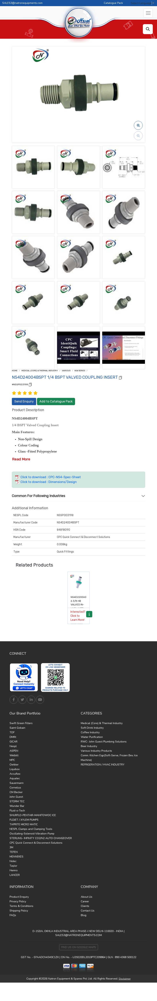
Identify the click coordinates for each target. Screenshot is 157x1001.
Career (85, 901)
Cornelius (15, 787)
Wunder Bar (17, 806)
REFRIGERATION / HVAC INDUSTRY (102, 764)
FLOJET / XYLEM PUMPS (24, 820)
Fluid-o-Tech (17, 810)
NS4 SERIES (79, 371)
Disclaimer (125, 978)
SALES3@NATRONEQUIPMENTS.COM (78, 935)
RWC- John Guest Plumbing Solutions (104, 741)
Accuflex (15, 774)
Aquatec (15, 778)
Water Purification (92, 737)
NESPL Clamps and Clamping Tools (31, 829)
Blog (83, 915)
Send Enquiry (24, 401)
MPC (12, 760)
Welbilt (14, 755)
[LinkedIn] (31, 700)
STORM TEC (17, 801)
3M (11, 847)
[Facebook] (14, 700)
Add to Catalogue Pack (56, 401)
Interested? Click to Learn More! (77, 616)
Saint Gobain (17, 728)
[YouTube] (40, 700)
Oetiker (14, 764)
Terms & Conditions (21, 906)
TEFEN (14, 852)
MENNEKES (16, 856)
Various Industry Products (96, 751)
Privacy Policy (18, 901)
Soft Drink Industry (92, 728)
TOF (12, 732)
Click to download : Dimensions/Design (48, 482)
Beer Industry (89, 746)
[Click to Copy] (120, 377)
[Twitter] (22, 700)
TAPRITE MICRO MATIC (24, 824)
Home (14, 371)
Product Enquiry (19, 897)
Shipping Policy (19, 910)
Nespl (13, 746)
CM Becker (16, 792)
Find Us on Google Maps (78, 947)
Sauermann (17, 783)
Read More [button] (21, 459)
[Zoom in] (138, 125)
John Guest (16, 797)
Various (66, 371)
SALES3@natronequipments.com (22, 3)
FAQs (13, 915)
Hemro (14, 870)
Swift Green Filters (21, 723)
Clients (85, 906)
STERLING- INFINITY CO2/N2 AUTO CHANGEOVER (41, 838)
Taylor (13, 866)
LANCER (15, 875)
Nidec (13, 861)
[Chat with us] (25, 677)
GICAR (13, 741)
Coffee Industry (90, 732)
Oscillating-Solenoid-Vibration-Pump (32, 833)
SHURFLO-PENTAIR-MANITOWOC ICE (33, 815)
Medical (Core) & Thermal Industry (39, 371)
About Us (86, 897)
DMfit (13, 737)
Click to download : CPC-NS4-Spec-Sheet (50, 477)
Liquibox (15, 769)
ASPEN (14, 751)
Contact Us (87, 910)
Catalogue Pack (113, 3)
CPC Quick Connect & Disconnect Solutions (36, 843)
